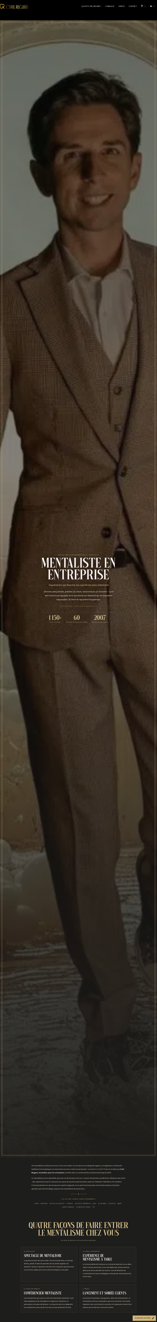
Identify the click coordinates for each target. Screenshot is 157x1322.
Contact (133, 6)
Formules (109, 6)
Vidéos (121, 6)
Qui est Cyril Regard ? (91, 6)
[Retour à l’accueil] (14, 6)
